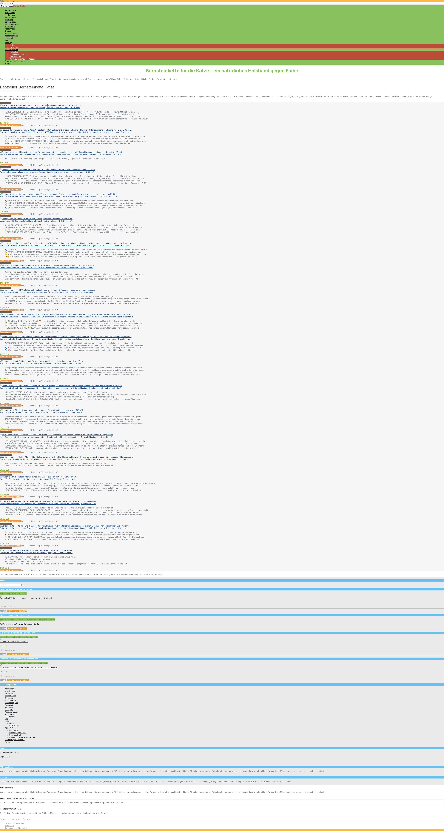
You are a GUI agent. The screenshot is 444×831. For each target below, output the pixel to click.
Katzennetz (10, 707)
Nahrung (8, 43)
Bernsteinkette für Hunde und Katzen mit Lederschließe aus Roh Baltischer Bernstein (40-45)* (41, 412)
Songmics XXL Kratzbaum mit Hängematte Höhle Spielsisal (26, 598)
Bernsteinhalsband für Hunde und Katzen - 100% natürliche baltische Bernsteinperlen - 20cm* (41, 363)
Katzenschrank (11, 714)
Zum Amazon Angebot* (10, 125)
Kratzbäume (10, 691)
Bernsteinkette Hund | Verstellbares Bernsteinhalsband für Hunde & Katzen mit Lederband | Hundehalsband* (47, 292)
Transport (9, 709)
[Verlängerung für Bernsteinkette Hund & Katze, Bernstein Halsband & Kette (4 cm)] (36, 219)
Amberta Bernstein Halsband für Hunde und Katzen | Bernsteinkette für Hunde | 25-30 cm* (40, 108)
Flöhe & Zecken (11, 728)
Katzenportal (10, 689)
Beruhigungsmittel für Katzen (22, 737)
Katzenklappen (11, 702)
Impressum (5, 756)
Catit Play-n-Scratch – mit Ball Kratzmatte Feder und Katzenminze (29, 667)
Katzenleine (10, 716)
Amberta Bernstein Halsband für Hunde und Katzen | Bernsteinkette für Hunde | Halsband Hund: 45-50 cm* (47, 172)
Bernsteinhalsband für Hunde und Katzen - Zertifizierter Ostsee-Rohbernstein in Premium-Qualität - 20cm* (46, 268)
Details (3, 611)
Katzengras (14, 726)
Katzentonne (10, 696)
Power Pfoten (20, 6)
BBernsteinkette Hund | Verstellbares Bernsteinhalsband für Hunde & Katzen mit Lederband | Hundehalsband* (48, 503)
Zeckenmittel (15, 735)
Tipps (7, 63)
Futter (11, 723)
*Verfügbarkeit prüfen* (17, 611)
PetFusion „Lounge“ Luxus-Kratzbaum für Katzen (21, 624)
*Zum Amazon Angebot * (18, 654)
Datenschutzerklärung (9, 752)
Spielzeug (9, 698)
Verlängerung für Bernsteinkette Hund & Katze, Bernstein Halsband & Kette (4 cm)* (36, 221)
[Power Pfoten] (6, 3)
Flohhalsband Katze (17, 733)
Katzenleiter (10, 705)
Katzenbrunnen (11, 712)
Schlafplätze (10, 700)
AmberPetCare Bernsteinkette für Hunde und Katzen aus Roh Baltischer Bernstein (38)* (38, 479)
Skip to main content (9, 1)
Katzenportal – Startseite (16, 828)
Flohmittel (13, 730)
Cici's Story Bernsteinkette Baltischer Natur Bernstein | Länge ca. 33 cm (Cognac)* (36, 552)
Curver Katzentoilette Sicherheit (14, 641)
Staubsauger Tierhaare (15, 61)
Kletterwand (10, 693)
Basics (7, 719)
